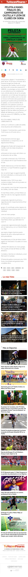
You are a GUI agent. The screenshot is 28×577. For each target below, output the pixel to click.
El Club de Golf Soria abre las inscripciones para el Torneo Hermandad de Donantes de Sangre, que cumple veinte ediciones (14, 534)
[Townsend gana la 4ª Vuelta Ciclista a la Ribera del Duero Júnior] (14, 377)
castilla (8, 270)
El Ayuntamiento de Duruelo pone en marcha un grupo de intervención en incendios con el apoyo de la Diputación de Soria (14, 338)
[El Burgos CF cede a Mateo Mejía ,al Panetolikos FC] (14, 503)
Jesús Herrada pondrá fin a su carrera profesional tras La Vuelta (12, 493)
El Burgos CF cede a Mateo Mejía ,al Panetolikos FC (11, 513)
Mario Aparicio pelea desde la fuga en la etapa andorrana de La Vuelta (13, 367)
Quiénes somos (22, 556)
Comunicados (14, 561)
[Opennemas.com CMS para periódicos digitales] (15, 568)
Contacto (4, 556)
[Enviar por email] (26, 70)
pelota (8, 267)
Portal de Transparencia (10, 559)
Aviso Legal (20, 559)
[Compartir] (1, 70)
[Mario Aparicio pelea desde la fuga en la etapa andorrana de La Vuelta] (14, 357)
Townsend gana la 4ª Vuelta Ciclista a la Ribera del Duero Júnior (13, 387)
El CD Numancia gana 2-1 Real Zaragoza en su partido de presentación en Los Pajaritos (14, 473)
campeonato (18, 267)
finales (17, 270)
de (22, 267)
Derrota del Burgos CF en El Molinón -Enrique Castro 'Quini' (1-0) (12, 453)
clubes (13, 270)
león (4, 270)
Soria (5, 267)
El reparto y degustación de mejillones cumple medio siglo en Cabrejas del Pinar (13, 323)
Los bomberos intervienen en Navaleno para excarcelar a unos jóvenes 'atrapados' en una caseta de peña (13, 291)
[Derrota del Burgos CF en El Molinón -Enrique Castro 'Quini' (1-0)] (14, 443)
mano (13, 267)
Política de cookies (12, 556)
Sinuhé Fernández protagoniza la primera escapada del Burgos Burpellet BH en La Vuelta (13, 432)
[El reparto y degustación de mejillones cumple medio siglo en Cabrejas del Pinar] (14, 319)
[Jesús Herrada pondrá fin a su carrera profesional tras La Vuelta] (14, 483)
